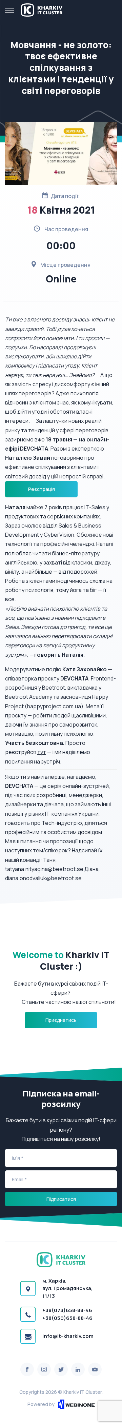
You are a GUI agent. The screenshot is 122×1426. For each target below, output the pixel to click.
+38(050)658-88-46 (67, 1318)
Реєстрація (41, 489)
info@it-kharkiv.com (68, 1336)
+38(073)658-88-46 (67, 1310)
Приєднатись (61, 1020)
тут (41, 752)
